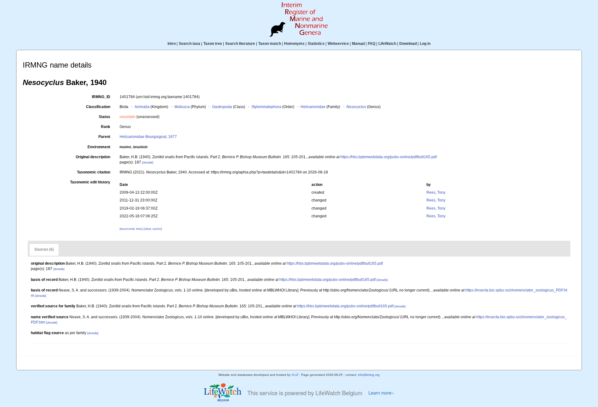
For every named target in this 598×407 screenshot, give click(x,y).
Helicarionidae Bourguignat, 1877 (148, 137)
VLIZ (295, 374)
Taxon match (269, 43)
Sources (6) (44, 249)
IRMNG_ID (101, 97)
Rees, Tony (435, 192)
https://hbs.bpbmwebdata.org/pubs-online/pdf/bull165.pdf (388, 157)
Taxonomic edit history (90, 182)
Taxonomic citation (93, 172)
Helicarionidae (313, 107)
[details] (147, 162)
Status (104, 117)
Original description (93, 157)
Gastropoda (222, 107)
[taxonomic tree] (132, 228)
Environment (99, 147)
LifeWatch (387, 43)
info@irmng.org (369, 374)
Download (408, 43)
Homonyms (294, 43)
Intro (172, 43)
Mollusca (182, 107)
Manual (358, 43)
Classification (98, 107)
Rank (105, 127)
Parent (104, 137)
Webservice (338, 43)
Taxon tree (212, 43)
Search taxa (189, 43)
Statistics (316, 43)
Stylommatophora (266, 107)
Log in (425, 43)
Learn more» (381, 393)
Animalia (142, 107)
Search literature (240, 43)
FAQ (371, 43)
